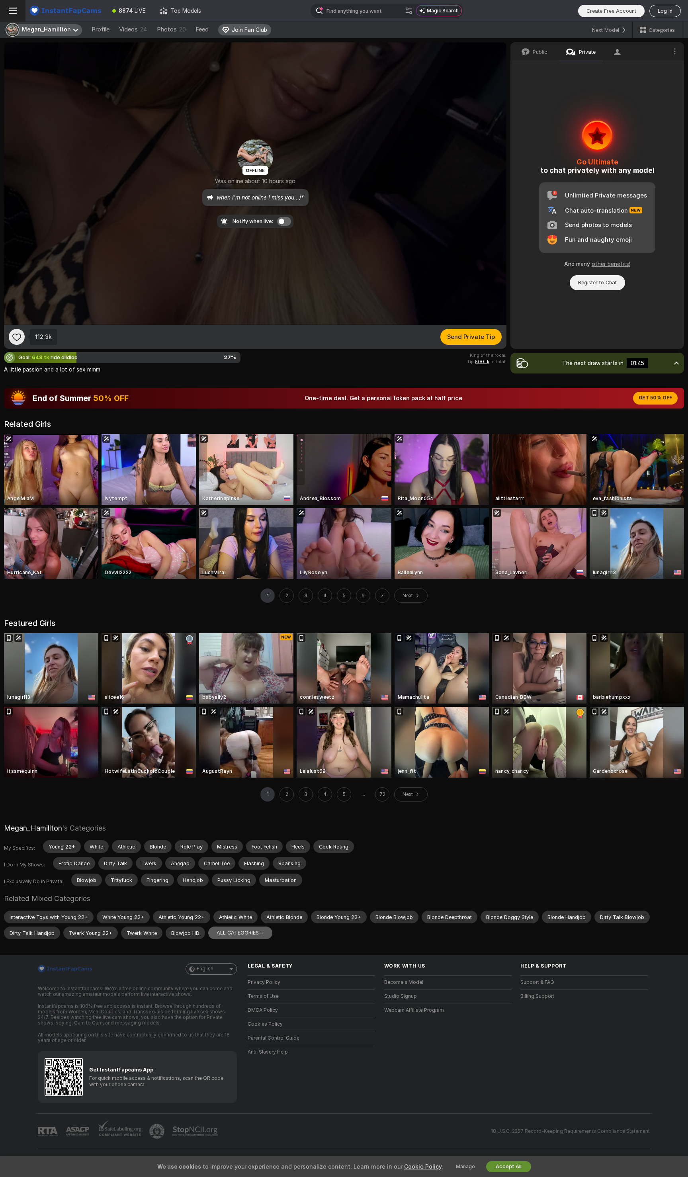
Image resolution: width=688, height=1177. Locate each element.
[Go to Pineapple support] (157, 1131)
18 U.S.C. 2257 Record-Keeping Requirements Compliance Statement (570, 1131)
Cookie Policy (423, 1166)
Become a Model (403, 982)
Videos (133, 29)
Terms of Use (263, 996)
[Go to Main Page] (65, 11)
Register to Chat (597, 282)
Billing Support (537, 996)
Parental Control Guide (273, 1038)
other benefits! (611, 264)
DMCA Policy (263, 1010)
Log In (665, 11)
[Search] (408, 10)
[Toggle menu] (12, 11)
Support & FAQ (537, 982)
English (205, 969)
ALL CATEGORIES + (240, 933)
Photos (171, 29)
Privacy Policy (264, 982)
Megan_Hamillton (33, 828)
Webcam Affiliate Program (414, 1010)
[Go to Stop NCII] (195, 1131)
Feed (202, 29)
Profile (100, 29)
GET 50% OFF (655, 398)
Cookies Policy (265, 1024)
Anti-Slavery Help (268, 1052)
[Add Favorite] (17, 337)
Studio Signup (400, 996)
